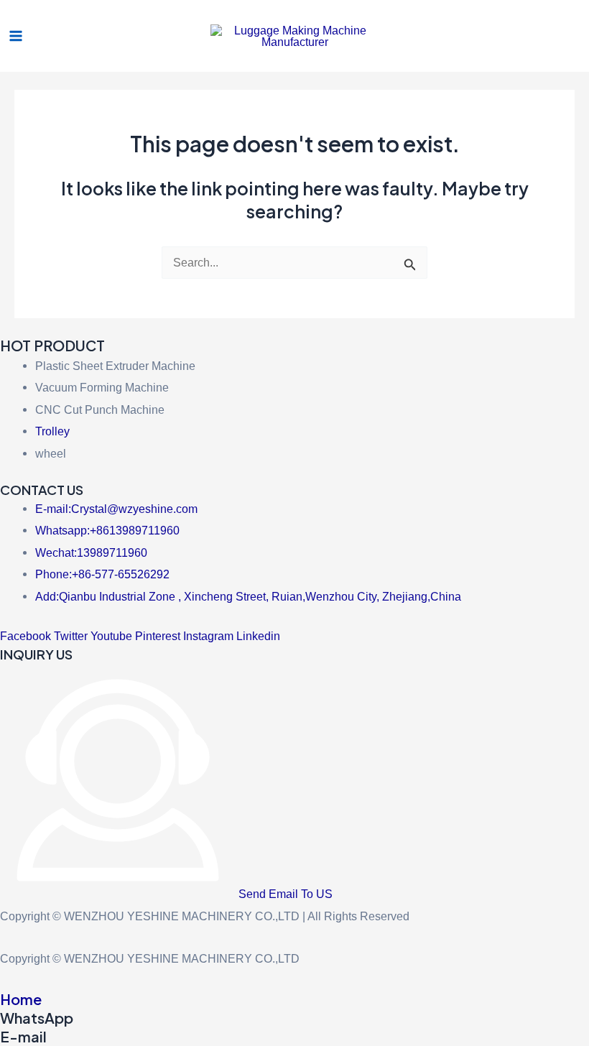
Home (21, 999)
